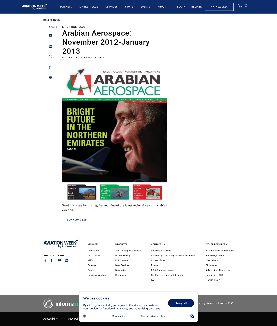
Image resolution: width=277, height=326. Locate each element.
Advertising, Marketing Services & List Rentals (174, 255)
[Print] (49, 78)
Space (91, 270)
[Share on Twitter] (49, 57)
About (162, 6)
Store (129, 6)
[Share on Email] (49, 36)
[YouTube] (59, 261)
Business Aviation (97, 275)
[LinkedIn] (66, 261)
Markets (66, 6)
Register (197, 6)
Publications (121, 260)
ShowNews (211, 265)
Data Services (122, 265)
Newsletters (212, 260)
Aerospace (93, 250)
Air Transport (94, 255)
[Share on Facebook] (49, 67)
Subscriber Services (161, 250)
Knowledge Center (215, 255)
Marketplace (89, 6)
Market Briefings (123, 255)
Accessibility (50, 318)
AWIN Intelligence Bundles (128, 250)
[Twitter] (45, 261)
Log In (181, 6)
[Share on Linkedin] (49, 47)
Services (112, 6)
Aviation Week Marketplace (219, 250)
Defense (92, 265)
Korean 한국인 (213, 280)
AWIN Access (219, 6)
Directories (120, 270)
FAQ (153, 280)
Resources (120, 275)
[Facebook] (52, 261)
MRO (90, 260)
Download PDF (77, 219)
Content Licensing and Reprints (167, 275)
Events (145, 6)
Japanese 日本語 (214, 275)
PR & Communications (162, 270)
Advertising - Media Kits (218, 270)
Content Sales (158, 260)
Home (56, 20)
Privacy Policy (73, 318)
